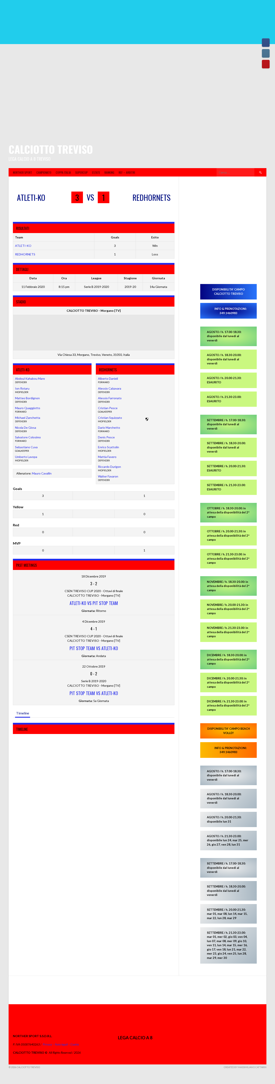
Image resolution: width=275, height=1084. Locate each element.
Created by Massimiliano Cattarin (245, 1067)
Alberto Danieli (108, 378)
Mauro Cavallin (42, 473)
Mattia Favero (107, 457)
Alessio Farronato (110, 398)
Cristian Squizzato (110, 417)
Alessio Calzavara (109, 388)
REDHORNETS (25, 254)
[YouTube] (266, 64)
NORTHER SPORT (22, 172)
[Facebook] (266, 42)
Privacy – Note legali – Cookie (61, 1044)
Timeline (22, 713)
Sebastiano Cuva (26, 447)
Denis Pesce (106, 437)
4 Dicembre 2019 (93, 621)
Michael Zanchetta (27, 417)
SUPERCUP (81, 172)
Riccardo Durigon (109, 466)
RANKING (109, 172)
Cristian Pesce (108, 408)
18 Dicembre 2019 (93, 576)
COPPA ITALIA (63, 172)
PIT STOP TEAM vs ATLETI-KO (94, 648)
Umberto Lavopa (26, 457)
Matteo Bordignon (27, 398)
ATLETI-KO (23, 245)
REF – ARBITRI (127, 172)
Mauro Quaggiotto (27, 408)
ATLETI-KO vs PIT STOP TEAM (94, 603)
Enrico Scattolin (108, 447)
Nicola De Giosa (25, 427)
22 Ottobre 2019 (93, 666)
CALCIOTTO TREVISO (51, 149)
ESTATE (96, 172)
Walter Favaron (108, 476)
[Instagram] (266, 53)
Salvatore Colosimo (28, 437)
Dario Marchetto (109, 427)
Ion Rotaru (22, 388)
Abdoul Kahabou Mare (30, 378)
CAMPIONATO (43, 172)
